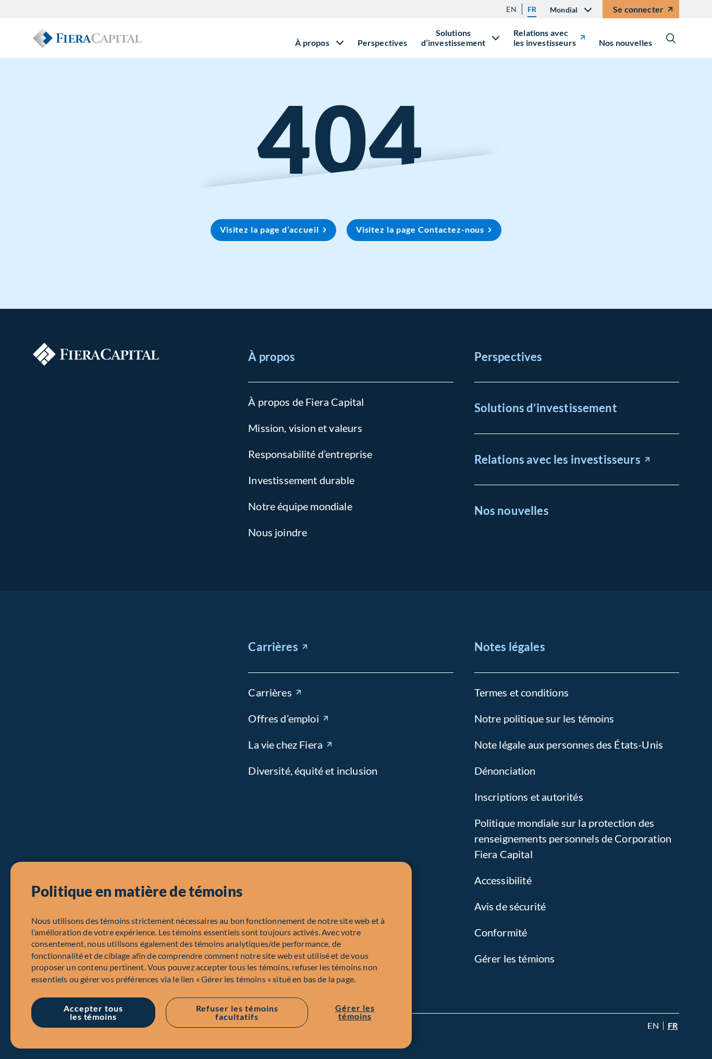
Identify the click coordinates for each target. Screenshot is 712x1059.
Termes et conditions (521, 692)
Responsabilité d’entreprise (310, 454)
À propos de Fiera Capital (306, 401)
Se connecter (638, 9)
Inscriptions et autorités (528, 796)
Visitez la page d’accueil (269, 229)
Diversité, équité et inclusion (312, 770)
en (511, 9)
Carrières (273, 647)
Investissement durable (301, 480)
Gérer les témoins (355, 1012)
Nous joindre (277, 532)
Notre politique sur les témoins (544, 718)
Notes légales (509, 647)
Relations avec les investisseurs (544, 37)
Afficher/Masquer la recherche (670, 38)
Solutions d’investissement (545, 408)
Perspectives (383, 42)
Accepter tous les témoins (93, 1012)
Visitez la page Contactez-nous (420, 229)
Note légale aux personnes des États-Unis (568, 744)
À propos (271, 357)
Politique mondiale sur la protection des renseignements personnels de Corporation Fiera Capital (572, 838)
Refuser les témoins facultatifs (237, 1012)
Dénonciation (505, 770)
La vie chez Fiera (285, 744)
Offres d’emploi (283, 718)
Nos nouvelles (625, 42)
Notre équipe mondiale (300, 506)
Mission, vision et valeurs (305, 428)
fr (531, 9)
